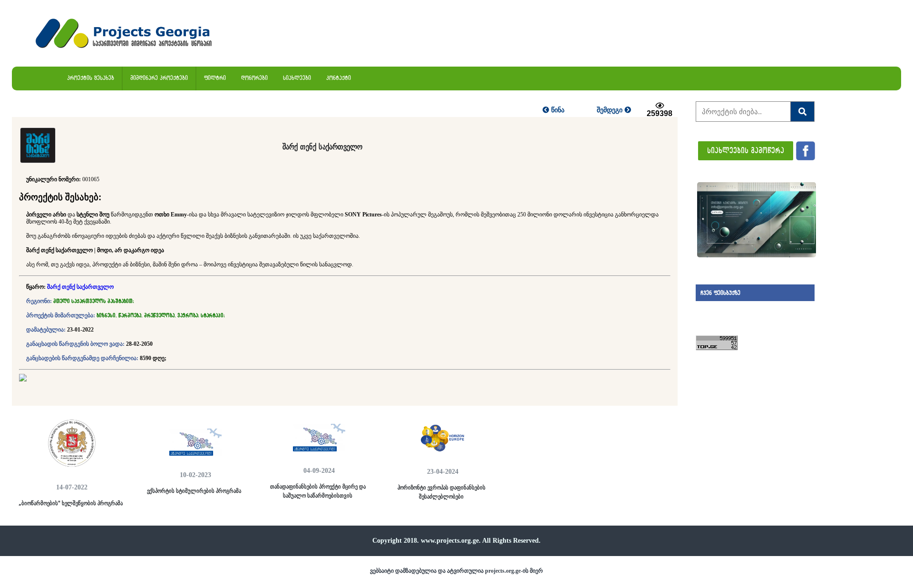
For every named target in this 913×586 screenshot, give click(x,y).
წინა (556, 110)
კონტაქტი (338, 77)
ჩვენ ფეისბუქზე (720, 292)
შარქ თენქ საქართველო (80, 286)
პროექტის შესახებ (90, 77)
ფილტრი (215, 77)
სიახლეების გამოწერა (745, 150)
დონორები (254, 77)
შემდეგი (610, 110)
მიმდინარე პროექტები (159, 77)
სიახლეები (297, 77)
